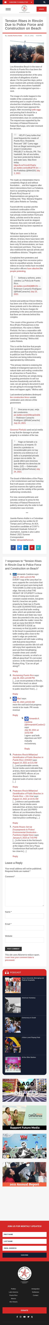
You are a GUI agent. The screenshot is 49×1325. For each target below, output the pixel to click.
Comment (10, 876)
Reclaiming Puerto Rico (23, 675)
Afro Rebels (13, 1302)
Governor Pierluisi (18, 430)
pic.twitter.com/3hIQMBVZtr (26, 286)
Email (8, 924)
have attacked (33, 268)
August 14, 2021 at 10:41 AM (25, 799)
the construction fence (20, 397)
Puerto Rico (13, 1295)
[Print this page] (38, 549)
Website (8, 936)
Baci (19, 698)
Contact (35, 1295)
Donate (41, 9)
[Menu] (8, 9)
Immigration (36, 1289)
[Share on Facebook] (13, 549)
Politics (13, 1289)
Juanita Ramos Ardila (15, 36)
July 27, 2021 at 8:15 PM (24, 577)
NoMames (35, 1292)
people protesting (18, 271)
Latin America (13, 1292)
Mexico (13, 1298)
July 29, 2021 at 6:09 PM (24, 678)
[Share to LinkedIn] (25, 549)
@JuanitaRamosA (25, 540)
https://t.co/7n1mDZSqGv (25, 165)
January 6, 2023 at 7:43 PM (25, 838)
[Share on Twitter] (19, 549)
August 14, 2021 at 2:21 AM (25, 763)
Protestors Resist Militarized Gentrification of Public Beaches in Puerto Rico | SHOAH (28, 757)
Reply (15, 671)
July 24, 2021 (20, 423)
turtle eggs (36, 110)
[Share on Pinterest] (32, 549)
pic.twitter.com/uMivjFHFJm (26, 168)
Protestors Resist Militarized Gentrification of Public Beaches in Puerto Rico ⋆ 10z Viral (28, 793)
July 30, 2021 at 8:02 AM (24, 702)
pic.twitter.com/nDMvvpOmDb (27, 415)
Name (8, 912)
